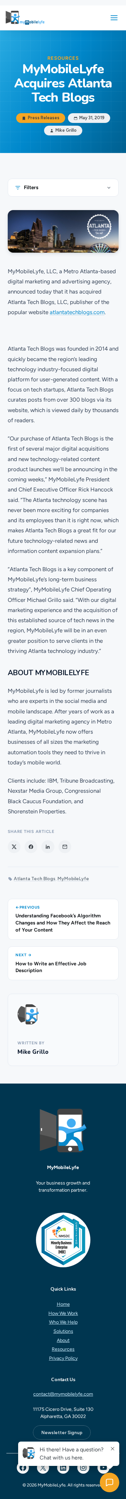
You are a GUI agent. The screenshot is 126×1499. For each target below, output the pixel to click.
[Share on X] (14, 846)
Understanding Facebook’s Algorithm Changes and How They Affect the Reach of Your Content (62, 923)
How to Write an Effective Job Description (50, 967)
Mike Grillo (32, 1052)
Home (63, 1304)
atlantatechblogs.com (77, 312)
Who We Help (63, 1322)
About (63, 1340)
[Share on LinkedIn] (47, 846)
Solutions (63, 1331)
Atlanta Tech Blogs (34, 878)
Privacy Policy (63, 1358)
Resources (63, 1349)
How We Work (63, 1313)
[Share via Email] (64, 846)
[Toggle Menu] (114, 18)
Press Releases (43, 118)
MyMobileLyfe (73, 878)
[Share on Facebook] (31, 846)
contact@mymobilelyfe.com (63, 1394)
